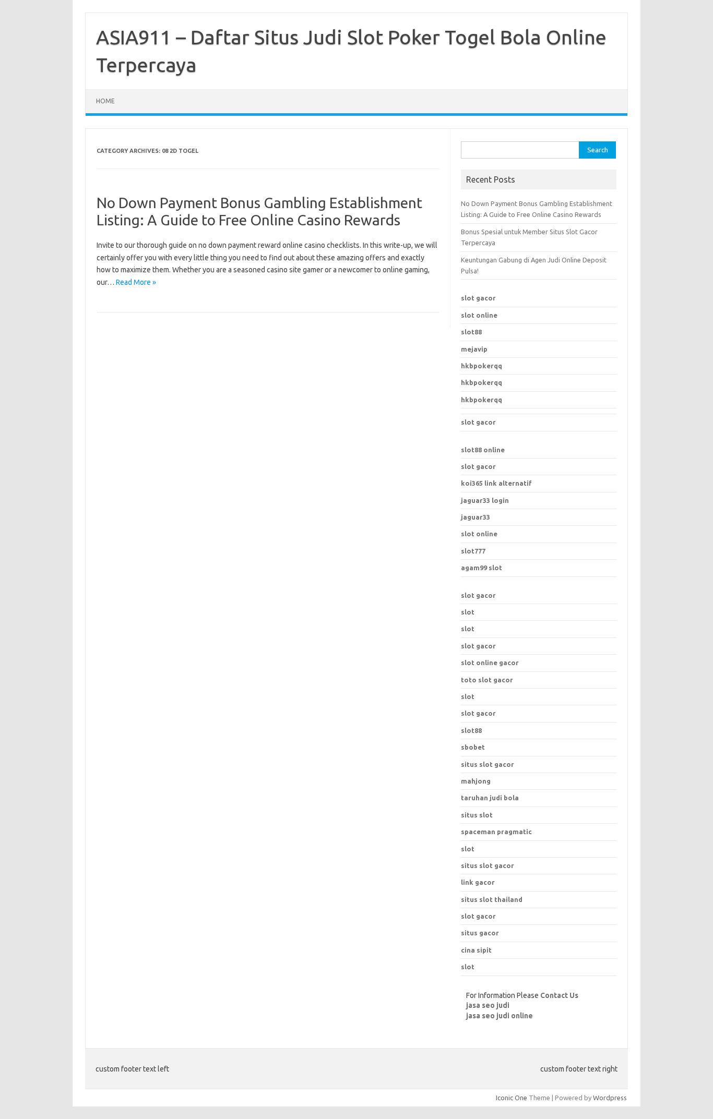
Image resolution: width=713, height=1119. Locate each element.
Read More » (136, 282)
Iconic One (511, 1097)
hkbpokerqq (481, 365)
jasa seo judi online (499, 1016)
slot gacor (478, 298)
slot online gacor (490, 662)
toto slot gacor (487, 679)
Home (105, 101)
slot (467, 612)
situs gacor (480, 932)
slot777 (473, 551)
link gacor (478, 882)
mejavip (474, 349)
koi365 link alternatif (496, 483)
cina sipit (476, 950)
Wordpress (610, 1097)
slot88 (471, 331)
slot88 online (483, 449)
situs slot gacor (487, 865)
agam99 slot (481, 567)
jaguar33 (475, 517)
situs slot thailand (491, 899)
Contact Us (559, 995)
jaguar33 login (485, 500)
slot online (479, 315)
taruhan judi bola (490, 797)
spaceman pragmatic (496, 831)
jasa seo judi (487, 1005)
